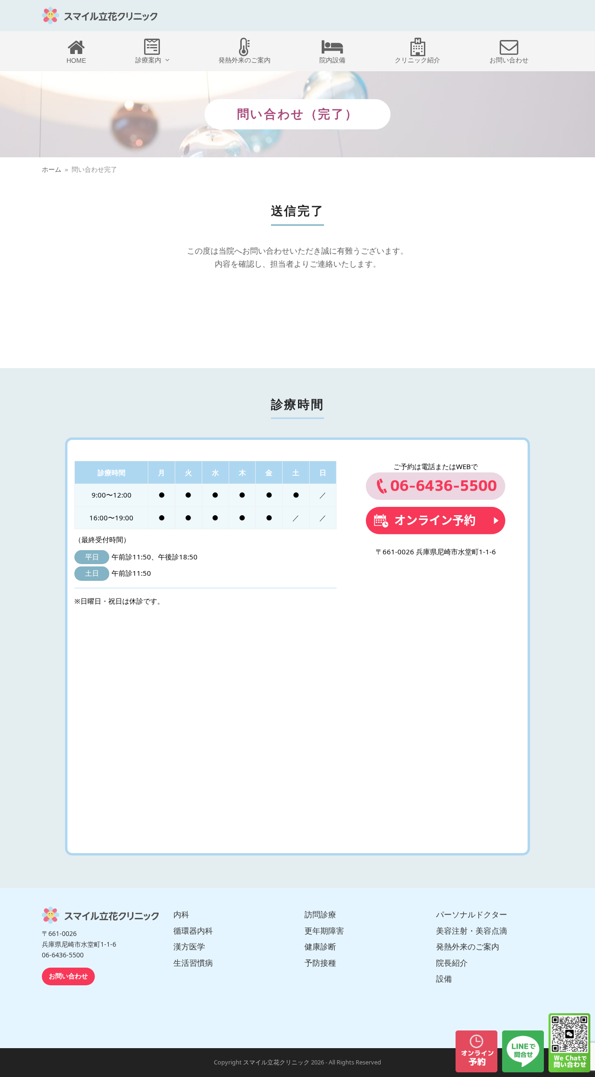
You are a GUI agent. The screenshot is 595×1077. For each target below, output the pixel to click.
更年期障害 (324, 931)
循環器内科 (193, 931)
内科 (181, 914)
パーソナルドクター (471, 914)
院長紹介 (452, 963)
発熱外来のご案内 (467, 946)
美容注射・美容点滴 (471, 931)
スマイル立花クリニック (276, 1062)
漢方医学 (189, 946)
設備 (444, 978)
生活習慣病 (193, 963)
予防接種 (320, 963)
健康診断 (320, 946)
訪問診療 (320, 914)
